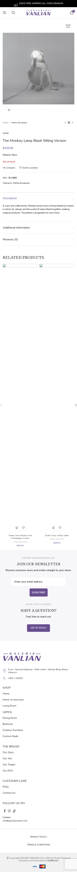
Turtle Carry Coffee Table (57, 535)
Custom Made (10, 736)
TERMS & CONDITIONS (38, 844)
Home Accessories (13, 699)
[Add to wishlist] (23, 528)
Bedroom (8, 724)
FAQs (6, 786)
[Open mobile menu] (4, 12)
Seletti (6, 133)
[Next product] (72, 122)
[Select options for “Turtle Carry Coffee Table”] (54, 528)
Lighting (7, 712)
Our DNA (8, 770)
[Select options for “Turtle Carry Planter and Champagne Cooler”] (17, 528)
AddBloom (52, 860)
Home (6, 122)
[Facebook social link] (5, 811)
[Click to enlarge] (9, 110)
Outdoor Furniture (13, 730)
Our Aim (7, 758)
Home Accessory (19, 122)
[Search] (16, 12)
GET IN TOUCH (38, 627)
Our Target (9, 764)
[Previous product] (65, 122)
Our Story (8, 752)
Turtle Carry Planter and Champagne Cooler (20, 537)
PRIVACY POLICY (38, 836)
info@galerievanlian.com (15, 820)
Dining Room (10, 718)
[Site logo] (38, 12)
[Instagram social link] (9, 811)
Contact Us (9, 793)
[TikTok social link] (14, 811)
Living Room (9, 705)
